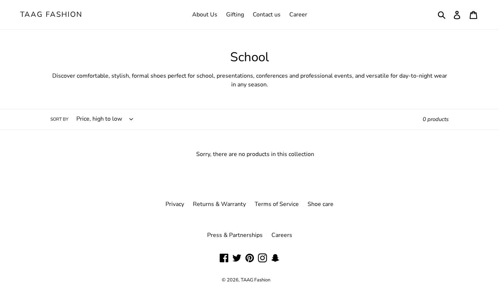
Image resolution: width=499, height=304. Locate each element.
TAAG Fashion (51, 14)
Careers (281, 235)
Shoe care (321, 204)
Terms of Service (277, 204)
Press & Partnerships (235, 235)
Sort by (59, 119)
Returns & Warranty (219, 204)
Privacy (174, 204)
